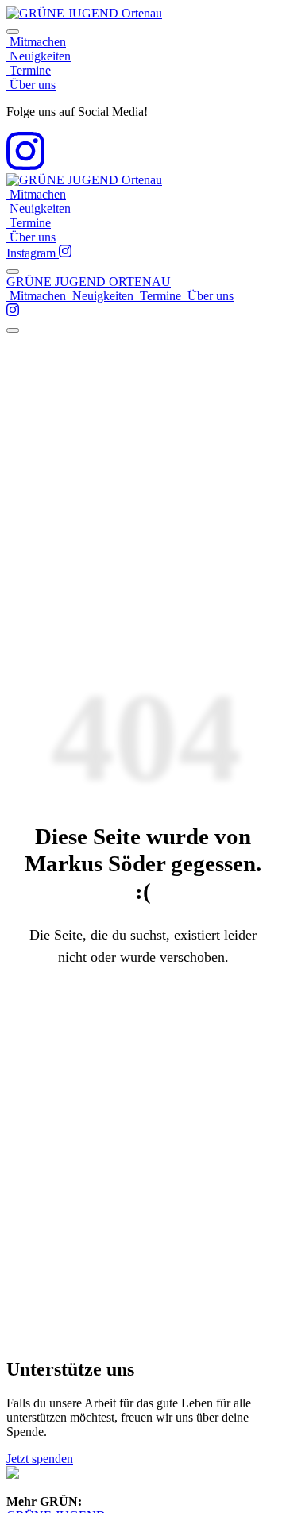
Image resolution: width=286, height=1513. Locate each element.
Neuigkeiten (38, 56)
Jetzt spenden (39, 1458)
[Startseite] (84, 13)
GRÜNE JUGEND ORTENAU (88, 281)
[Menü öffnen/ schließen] (12, 271)
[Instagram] (25, 165)
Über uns (31, 84)
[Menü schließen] (12, 31)
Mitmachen (36, 41)
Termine (28, 70)
